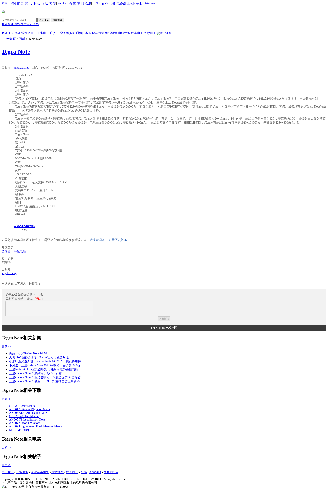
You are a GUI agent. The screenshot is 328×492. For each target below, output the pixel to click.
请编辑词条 (97, 240)
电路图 (121, 3)
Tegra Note (16, 51)
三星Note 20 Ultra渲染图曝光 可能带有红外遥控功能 (43, 369)
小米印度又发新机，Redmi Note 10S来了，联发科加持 (45, 361)
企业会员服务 (40, 472)
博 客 (52, 3)
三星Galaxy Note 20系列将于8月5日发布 (35, 373)
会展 (88, 3)
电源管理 (124, 33)
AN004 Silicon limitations (24, 423)
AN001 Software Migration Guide (29, 409)
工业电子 (43, 33)
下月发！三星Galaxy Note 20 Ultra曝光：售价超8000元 (45, 365)
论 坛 (44, 3)
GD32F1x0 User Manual (24, 416)
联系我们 (72, 472)
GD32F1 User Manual (22, 405)
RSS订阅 (165, 33)
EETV (97, 3)
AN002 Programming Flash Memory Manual (36, 426)
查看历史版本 (118, 240)
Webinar (63, 3)
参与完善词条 (29, 24)
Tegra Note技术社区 (164, 327)
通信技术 (82, 33)
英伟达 (6, 251)
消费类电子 (28, 33)
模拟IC (70, 33)
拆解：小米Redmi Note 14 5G (28, 353)
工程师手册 (134, 3)
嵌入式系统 (57, 33)
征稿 (84, 472)
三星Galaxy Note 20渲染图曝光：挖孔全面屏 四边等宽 (45, 377)
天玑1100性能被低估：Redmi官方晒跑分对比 (39, 357)
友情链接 (95, 472)
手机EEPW (111, 472)
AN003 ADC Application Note (28, 412)
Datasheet (149, 3)
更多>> (6, 346)
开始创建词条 (11, 24)
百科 (105, 3)
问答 (112, 3)
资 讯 (28, 3)
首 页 (20, 3)
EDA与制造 (96, 33)
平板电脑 (20, 251)
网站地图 (57, 472)
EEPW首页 (9, 38)
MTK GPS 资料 (19, 430)
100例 (12, 3)
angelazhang (21, 67)
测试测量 (111, 33)
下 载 (36, 3)
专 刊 (80, 3)
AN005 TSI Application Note (27, 419)
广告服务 (22, 472)
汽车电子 (137, 33)
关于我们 (8, 472)
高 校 (72, 3)
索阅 (5, 3)
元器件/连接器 (11, 33)
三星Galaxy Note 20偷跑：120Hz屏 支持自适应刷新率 (44, 381)
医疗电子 (150, 33)
